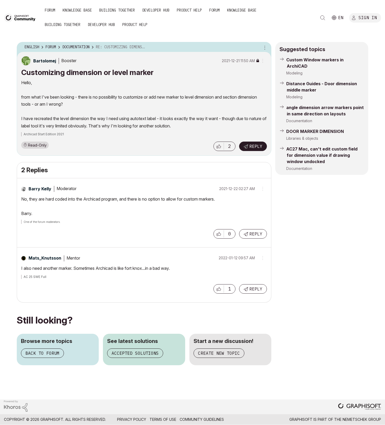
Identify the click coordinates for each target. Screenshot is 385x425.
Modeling (294, 73)
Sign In (368, 17)
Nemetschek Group (362, 419)
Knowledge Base (77, 10)
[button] (219, 146)
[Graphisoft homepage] (359, 407)
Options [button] (264, 47)
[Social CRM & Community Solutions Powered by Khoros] (16, 405)
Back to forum (42, 353)
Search (323, 17)
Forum (50, 10)
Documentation (299, 121)
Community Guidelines (202, 419)
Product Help (189, 10)
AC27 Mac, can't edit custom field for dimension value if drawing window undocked (322, 155)
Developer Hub (155, 10)
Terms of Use (163, 419)
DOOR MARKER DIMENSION (315, 131)
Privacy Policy (131, 419)
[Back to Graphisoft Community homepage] (21, 17)
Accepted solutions (135, 353)
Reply (255, 146)
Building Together (117, 10)
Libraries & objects (302, 138)
